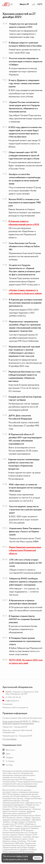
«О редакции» (31, 786)
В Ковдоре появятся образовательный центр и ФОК (23, 223)
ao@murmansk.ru (12, 701)
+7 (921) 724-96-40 (13, 697)
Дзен (8, 754)
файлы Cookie (22, 856)
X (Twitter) (10, 761)
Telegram (9, 757)
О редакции (7, 704)
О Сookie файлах (9, 739)
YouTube (9, 765)
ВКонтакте (10, 750)
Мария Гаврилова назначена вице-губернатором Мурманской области (25, 550)
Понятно (37, 858)
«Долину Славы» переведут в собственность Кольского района (25, 292)
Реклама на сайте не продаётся (15, 707)
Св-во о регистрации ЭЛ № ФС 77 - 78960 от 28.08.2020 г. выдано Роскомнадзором (21, 722)
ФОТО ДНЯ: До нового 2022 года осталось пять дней (25, 662)
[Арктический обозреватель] (6, 4)
